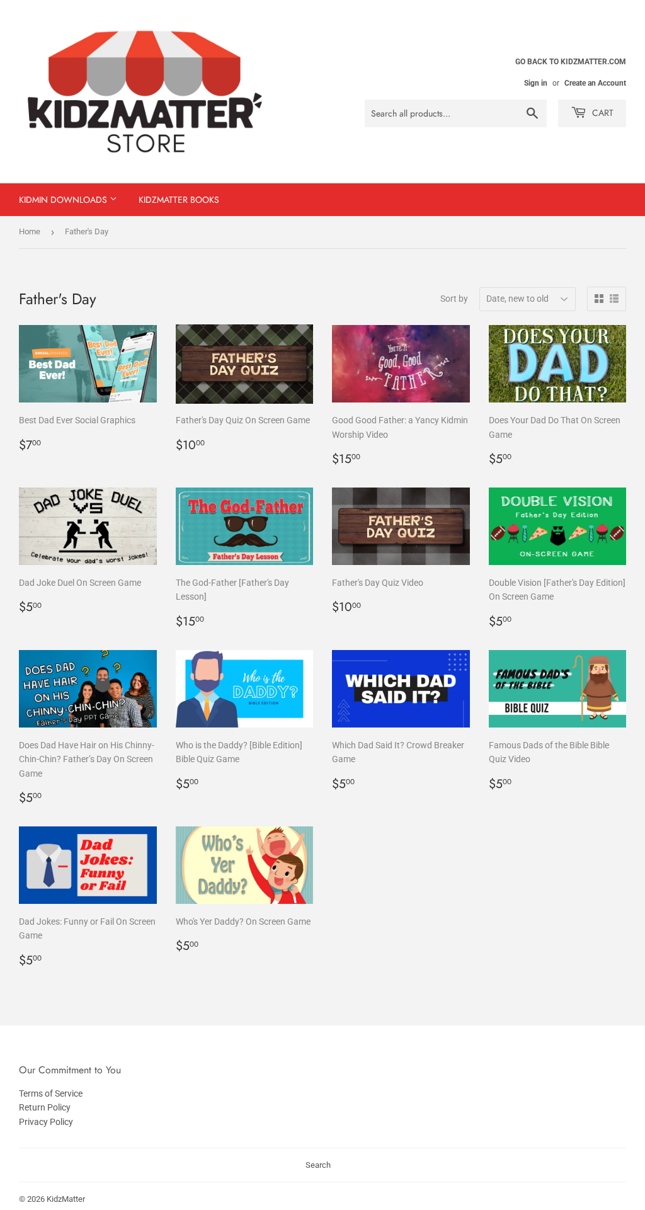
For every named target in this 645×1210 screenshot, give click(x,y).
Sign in (535, 83)
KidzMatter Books (179, 199)
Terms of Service (51, 1093)
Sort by (454, 299)
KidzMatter (66, 1199)
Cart (602, 112)
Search (318, 1165)
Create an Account (595, 83)
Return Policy (45, 1107)
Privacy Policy (46, 1122)
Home (29, 231)
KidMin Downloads (64, 199)
